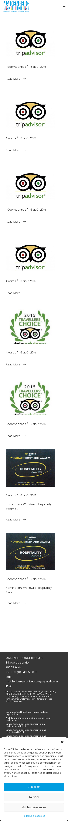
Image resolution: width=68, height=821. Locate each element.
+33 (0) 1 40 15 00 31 (24, 672)
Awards (11, 138)
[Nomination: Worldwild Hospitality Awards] (30, 468)
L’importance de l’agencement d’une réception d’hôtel (26, 737)
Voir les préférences (34, 807)
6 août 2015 (38, 67)
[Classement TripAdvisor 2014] (30, 185)
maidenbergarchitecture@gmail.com (32, 681)
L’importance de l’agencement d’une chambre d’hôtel (26, 731)
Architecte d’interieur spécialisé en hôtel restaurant (28, 719)
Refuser (34, 797)
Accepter (34, 786)
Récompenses (16, 67)
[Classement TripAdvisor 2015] (30, 42)
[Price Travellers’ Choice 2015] (30, 329)
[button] (62, 742)
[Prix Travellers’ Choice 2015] (30, 400)
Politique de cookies (34, 815)
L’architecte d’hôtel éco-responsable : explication (27, 713)
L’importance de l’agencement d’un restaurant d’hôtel (25, 725)
